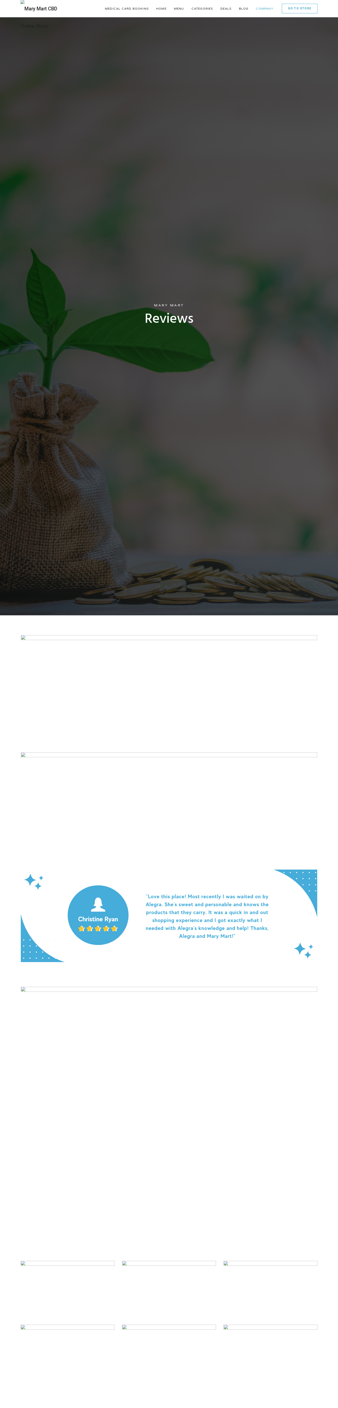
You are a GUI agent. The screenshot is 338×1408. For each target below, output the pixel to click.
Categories (202, 8)
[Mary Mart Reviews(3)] (169, 1033)
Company (264, 8)
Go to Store (299, 8)
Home (161, 8)
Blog (244, 8)
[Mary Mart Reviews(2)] (169, 916)
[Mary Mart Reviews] (169, 681)
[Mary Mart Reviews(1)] (169, 798)
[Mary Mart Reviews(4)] (169, 1150)
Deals (226, 8)
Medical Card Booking (127, 8)
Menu (179, 8)
